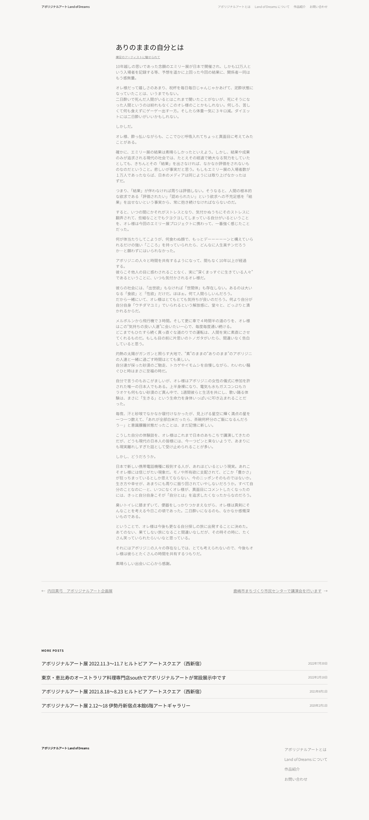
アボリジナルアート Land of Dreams (65, 6)
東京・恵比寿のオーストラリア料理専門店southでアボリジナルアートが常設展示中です (133, 677)
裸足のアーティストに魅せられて (138, 57)
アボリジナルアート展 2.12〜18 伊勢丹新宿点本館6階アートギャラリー (115, 705)
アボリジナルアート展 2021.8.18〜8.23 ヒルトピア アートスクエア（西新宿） (122, 691)
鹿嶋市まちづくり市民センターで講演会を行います (277, 590)
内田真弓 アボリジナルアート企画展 (80, 590)
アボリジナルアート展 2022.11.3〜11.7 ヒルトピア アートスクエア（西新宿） (122, 663)
